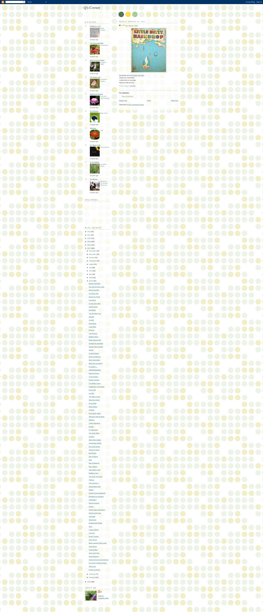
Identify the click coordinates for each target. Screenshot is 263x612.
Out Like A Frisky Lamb (96, 287)
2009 (89, 241)
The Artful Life (95, 77)
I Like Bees (92, 327)
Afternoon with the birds (96, 416)
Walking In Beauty (96, 94)
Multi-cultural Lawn (95, 340)
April (90, 277)
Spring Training (94, 536)
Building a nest (93, 473)
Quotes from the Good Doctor (99, 560)
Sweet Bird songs (94, 470)
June (91, 271)
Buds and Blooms (94, 357)
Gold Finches (93, 307)
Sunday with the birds (96, 347)
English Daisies (94, 353)
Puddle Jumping (94, 380)
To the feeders (93, 377)
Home (149, 100)
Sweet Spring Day (95, 486)
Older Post (174, 100)
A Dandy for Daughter (96, 343)
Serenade (92, 516)
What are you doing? (95, 363)
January (92, 577)
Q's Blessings (93, 430)
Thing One (92, 566)
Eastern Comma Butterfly (97, 493)
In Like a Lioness (94, 570)
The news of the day (95, 476)
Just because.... (94, 483)
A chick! (91, 320)
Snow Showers (94, 556)
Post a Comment (127, 96)
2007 (89, 248)
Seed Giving (93, 546)
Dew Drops (92, 323)
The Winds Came (94, 383)
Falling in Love (95, 26)
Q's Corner (92, 7)
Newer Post (123, 100)
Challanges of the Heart (96, 387)
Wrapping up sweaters (96, 496)
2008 (89, 245)
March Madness (94, 463)
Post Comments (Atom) (136, 104)
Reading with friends (95, 523)
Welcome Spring (94, 400)
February (92, 574)
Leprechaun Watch (95, 443)
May (90, 274)
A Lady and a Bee (94, 303)
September (93, 261)
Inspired (91, 436)
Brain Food (103, 113)
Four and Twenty (94, 446)
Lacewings (92, 300)
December (92, 251)
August (91, 264)
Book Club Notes (94, 360)
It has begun (93, 540)
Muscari (91, 330)
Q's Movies (94, 179)
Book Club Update (95, 440)
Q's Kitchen (94, 111)
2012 (89, 231)
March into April (94, 290)
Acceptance (104, 45)
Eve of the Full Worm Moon (98, 563)
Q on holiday (94, 162)
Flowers (91, 480)
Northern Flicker (94, 450)
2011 (89, 235)
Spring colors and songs (97, 510)
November (92, 254)
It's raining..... (93, 367)
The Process (93, 333)
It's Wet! (91, 393)
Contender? (93, 500)
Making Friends (94, 373)
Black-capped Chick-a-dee (98, 543)
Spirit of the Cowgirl (97, 60)
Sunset (91, 350)
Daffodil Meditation (95, 370)
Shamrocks (92, 520)
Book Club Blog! (138, 75)
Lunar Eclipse (93, 550)
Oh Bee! (91, 410)
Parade (91, 426)
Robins (91, 490)
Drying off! (92, 390)
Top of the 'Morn (94, 433)
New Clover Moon (95, 413)
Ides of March (93, 456)
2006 (89, 582)
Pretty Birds (93, 403)
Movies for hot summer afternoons (104, 183)
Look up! (92, 533)
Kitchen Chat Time (95, 513)
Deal (90, 460)
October (92, 257)
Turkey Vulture (94, 530)
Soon (90, 526)
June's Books (104, 147)
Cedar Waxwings (94, 423)
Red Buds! (92, 310)
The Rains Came (94, 397)
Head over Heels (94, 297)
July (101, 130)
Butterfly (91, 317)
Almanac (93, 128)
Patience (92, 420)
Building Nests (93, 337)
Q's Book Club (95, 145)
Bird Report (92, 453)
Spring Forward (94, 503)
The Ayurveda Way (96, 43)
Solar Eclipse (93, 406)
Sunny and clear (94, 553)
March (91, 281)
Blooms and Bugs (94, 283)
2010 (89, 238)
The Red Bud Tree (95, 313)
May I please (93, 466)
